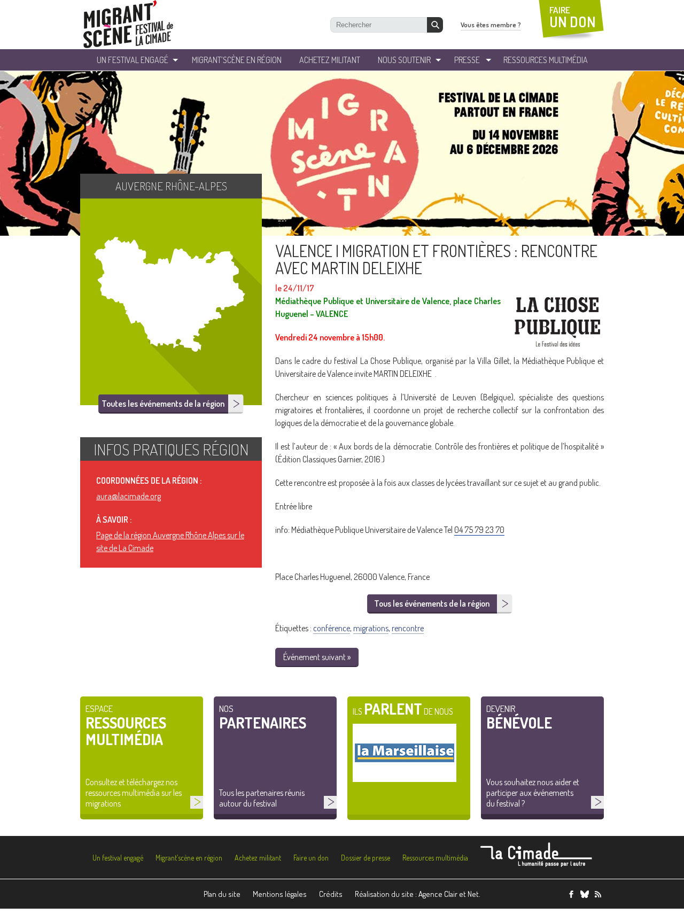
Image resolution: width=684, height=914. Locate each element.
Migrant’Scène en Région (237, 60)
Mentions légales (280, 894)
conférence (331, 628)
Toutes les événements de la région (163, 403)
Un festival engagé (117, 857)
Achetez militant (329, 60)
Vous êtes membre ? (491, 24)
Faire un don (311, 857)
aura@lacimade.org (128, 496)
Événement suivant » (317, 657)
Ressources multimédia (435, 857)
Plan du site (222, 894)
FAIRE (572, 17)
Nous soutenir (404, 60)
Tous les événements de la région (431, 603)
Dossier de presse (365, 857)
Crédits (331, 894)
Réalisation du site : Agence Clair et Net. (417, 894)
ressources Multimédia (545, 60)
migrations (370, 628)
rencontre (408, 628)
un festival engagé (132, 60)
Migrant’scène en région (189, 857)
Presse (467, 60)
